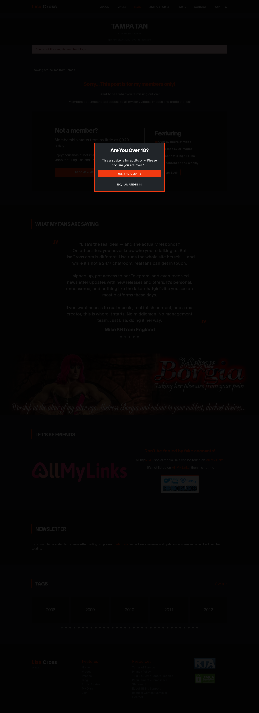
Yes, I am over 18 (129, 173)
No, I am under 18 (129, 184)
